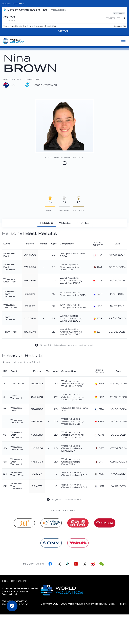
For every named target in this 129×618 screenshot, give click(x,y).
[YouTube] (76, 564)
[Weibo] (93, 564)
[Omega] (105, 523)
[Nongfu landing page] (78, 523)
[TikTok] (67, 564)
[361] (24, 523)
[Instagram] (59, 564)
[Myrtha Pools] (51, 523)
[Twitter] (84, 564)
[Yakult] (78, 543)
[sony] (51, 543)
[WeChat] (101, 564)
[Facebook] (50, 564)
